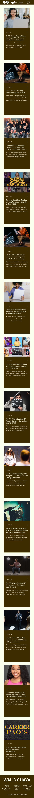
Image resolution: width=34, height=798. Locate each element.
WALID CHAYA (16, 779)
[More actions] (28, 32)
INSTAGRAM (17, 785)
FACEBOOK (17, 786)
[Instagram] (7, 2)
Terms (25, 794)
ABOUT (7, 786)
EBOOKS (17, 789)
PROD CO (6, 789)
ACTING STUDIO (6, 788)
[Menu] (28, 2)
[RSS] (4, 2)
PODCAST (17, 788)
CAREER (7, 785)
